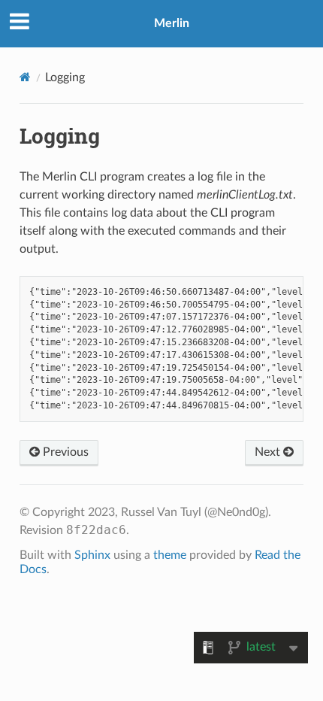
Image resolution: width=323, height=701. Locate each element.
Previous (64, 452)
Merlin (171, 23)
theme (169, 555)
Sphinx (92, 555)
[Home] (25, 77)
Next (269, 452)
